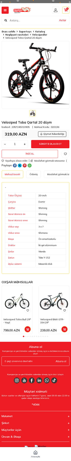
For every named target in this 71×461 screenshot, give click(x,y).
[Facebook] (32, 380)
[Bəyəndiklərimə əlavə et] (27, 310)
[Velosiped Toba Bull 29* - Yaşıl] (17, 301)
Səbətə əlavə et (50, 143)
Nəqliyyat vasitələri (16, 34)
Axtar (62, 20)
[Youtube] (24, 380)
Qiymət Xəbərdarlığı (53, 134)
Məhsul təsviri (12, 174)
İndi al (30, 153)
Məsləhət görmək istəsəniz (49, 161)
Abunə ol (61, 361)
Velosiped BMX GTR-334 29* (52, 321)
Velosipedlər (39, 34)
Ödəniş (34, 174)
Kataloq (40, 31)
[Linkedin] (39, 380)
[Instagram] (17, 380)
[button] (23, 336)
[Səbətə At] (27, 329)
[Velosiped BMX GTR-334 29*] (54, 301)
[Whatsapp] (47, 380)
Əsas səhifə (8, 31)
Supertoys (25, 31)
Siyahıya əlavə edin (16, 161)
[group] (35, 74)
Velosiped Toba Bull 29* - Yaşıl (17, 321)
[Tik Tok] (54, 380)
